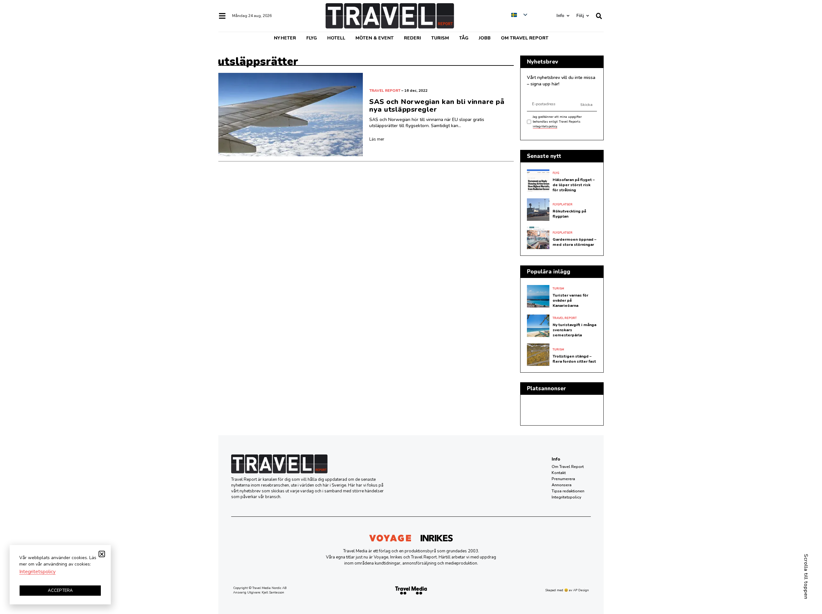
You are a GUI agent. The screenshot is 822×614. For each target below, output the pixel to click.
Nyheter (285, 38)
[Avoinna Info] (568, 16)
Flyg (311, 38)
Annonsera (562, 485)
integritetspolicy (545, 126)
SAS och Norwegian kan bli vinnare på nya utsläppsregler (436, 105)
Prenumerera (563, 478)
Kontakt (559, 472)
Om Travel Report (524, 38)
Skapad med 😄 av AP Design (567, 590)
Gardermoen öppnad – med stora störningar (574, 242)
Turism (440, 38)
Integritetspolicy (566, 497)
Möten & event (374, 38)
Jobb (485, 38)
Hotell (336, 38)
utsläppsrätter (258, 61)
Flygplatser (563, 204)
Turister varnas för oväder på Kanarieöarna (570, 300)
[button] (101, 554)
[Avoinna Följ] (587, 16)
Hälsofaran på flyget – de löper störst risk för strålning (574, 185)
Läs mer (376, 139)
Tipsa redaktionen (568, 491)
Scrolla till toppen (805, 576)
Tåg (463, 38)
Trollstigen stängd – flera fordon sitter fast (574, 359)
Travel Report (384, 90)
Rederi (412, 38)
